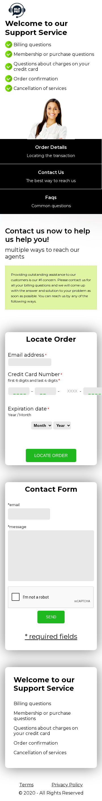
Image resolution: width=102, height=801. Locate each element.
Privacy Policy (67, 784)
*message (17, 526)
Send (51, 617)
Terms (26, 784)
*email (14, 504)
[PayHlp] (22, 11)
